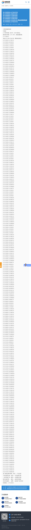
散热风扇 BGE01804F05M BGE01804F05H (17, 488)
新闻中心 (7, 5)
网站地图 (7, 527)
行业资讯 (11, 5)
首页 (3, 5)
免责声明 (3, 527)
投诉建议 (1, 265)
